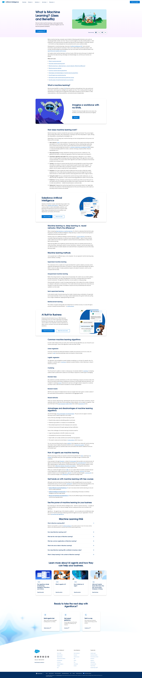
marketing (85, 371)
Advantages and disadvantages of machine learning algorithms (63, 72)
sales (54, 353)
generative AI (82, 403)
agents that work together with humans (57, 51)
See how (76, 117)
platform (69, 443)
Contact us (87, 628)
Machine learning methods (55, 68)
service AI (82, 471)
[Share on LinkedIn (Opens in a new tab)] (96, 32)
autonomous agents (79, 445)
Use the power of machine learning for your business (61, 79)
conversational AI (81, 462)
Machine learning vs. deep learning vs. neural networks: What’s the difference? (67, 66)
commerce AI (88, 473)
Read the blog (95, 592)
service (59, 383)
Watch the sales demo (48, 330)
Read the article (59, 592)
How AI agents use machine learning (57, 75)
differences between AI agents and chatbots (65, 466)
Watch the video (59, 216)
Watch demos (47, 628)
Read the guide (40, 592)
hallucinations (71, 440)
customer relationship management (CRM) (80, 147)
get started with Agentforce (57, 514)
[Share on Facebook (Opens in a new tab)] (102, 32)
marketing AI (65, 474)
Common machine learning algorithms (58, 70)
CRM (67, 469)
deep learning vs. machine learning (64, 231)
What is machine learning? (55, 61)
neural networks (81, 236)
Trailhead (68, 483)
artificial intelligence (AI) (76, 46)
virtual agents (73, 461)
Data (58, 142)
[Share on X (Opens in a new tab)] (99, 32)
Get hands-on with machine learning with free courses (61, 77)
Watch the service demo (63, 330)
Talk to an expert (47, 216)
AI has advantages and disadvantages (65, 413)
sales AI (69, 473)
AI (65, 88)
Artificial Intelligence (67, 525)
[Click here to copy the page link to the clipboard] (105, 32)
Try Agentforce (40, 31)
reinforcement (70, 306)
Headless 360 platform (53, 205)
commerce (63, 362)
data (82, 455)
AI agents (62, 461)
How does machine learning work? (57, 63)
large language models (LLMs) (65, 403)
